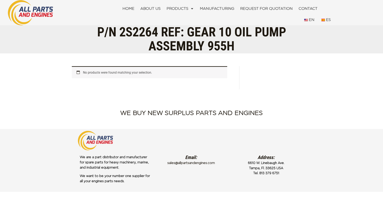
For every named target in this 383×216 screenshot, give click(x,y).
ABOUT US (150, 8)
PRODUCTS (177, 8)
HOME (128, 8)
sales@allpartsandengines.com (191, 163)
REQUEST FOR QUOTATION (266, 8)
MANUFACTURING (217, 8)
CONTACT (308, 8)
